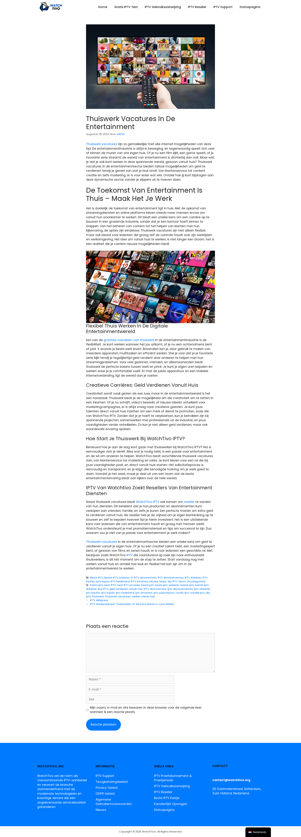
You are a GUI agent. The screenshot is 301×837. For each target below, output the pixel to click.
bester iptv (187, 585)
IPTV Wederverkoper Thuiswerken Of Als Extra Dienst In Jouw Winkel (132, 604)
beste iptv (147, 585)
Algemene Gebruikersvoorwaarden (114, 801)
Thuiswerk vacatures (101, 144)
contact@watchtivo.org (231, 780)
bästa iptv (96, 585)
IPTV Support (223, 7)
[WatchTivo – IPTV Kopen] (51, 7)
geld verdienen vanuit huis (126, 589)
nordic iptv (182, 593)
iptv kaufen (93, 593)
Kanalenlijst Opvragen (170, 804)
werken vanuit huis (143, 596)
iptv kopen (102, 581)
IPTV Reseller (197, 7)
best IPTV (110, 585)
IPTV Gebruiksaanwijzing (163, 7)
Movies (153, 581)
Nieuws (101, 810)
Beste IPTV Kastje (166, 798)
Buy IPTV (103, 589)
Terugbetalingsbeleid (112, 782)
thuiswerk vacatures (117, 596)
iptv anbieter (202, 589)
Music (163, 581)
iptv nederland (125, 593)
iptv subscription (164, 593)
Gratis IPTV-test (126, 7)
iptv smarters (143, 593)
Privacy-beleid (107, 788)
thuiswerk (98, 596)
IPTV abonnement (145, 577)
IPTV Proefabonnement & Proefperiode (173, 778)
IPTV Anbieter (193, 577)
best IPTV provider (128, 585)
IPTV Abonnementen (171, 577)
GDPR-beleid (105, 794)
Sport (182, 581)
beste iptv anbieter (167, 585)
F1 (132, 577)
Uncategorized (196, 581)
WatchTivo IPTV (147, 502)
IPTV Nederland (120, 581)
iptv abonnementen (180, 589)
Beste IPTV (96, 577)
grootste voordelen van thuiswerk (129, 340)
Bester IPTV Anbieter (117, 577)
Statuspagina (250, 7)
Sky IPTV (173, 581)
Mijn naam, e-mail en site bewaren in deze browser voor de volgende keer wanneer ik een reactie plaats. (146, 709)
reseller (189, 502)
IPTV (129, 555)
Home (102, 7)
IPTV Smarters (139, 581)
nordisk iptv (197, 593)
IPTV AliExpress (99, 600)
